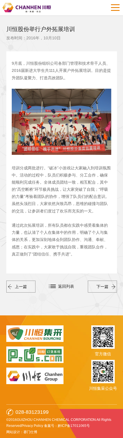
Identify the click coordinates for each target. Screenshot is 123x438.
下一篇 (102, 286)
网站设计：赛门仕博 (21, 432)
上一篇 (21, 286)
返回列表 (66, 286)
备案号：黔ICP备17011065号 (67, 426)
